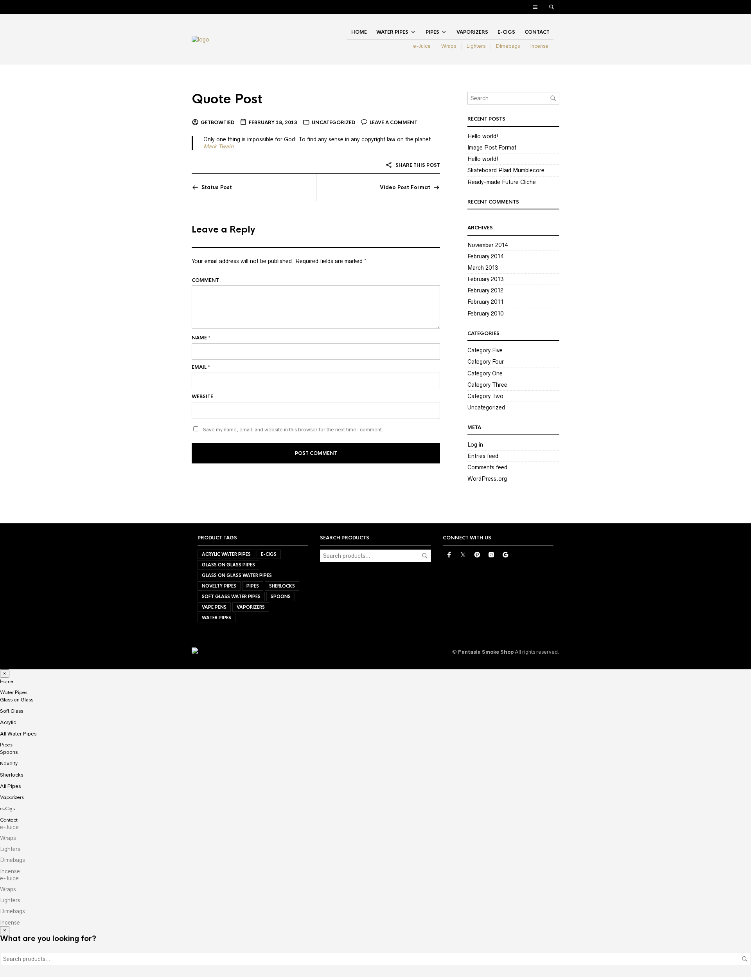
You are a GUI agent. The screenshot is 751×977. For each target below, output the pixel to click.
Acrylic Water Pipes (226, 554)
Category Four (485, 362)
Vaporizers (472, 32)
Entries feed (482, 456)
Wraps (448, 46)
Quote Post (227, 99)
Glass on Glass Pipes (228, 565)
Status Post (216, 187)
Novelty (9, 763)
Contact (537, 32)
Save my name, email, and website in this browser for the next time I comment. (293, 430)
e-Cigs (506, 32)
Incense (539, 46)
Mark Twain (218, 146)
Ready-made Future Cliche (501, 182)
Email (201, 367)
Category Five (485, 350)
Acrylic (8, 722)
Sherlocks (282, 586)
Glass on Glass (16, 700)
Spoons (281, 596)
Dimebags (508, 46)
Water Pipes (392, 32)
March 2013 (482, 268)
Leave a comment (393, 122)
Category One (485, 373)
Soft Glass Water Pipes (231, 596)
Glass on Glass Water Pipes (237, 575)
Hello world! (482, 136)
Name (201, 338)
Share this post (417, 165)
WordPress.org (487, 479)
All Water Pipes (18, 734)
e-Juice (422, 46)
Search (425, 556)
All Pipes (10, 786)
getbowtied (217, 122)
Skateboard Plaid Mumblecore (505, 170)
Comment (205, 280)
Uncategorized (333, 122)
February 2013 (485, 279)
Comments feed (487, 467)
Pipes (432, 32)
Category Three (487, 385)
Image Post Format (491, 147)
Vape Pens (214, 607)
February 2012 (485, 290)
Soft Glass (11, 711)
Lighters (476, 46)
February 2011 (485, 302)
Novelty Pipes (219, 586)
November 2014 (487, 245)
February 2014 (485, 256)
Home (359, 32)
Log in (475, 445)
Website (202, 396)
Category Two (485, 396)
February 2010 (485, 313)
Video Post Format (405, 187)
